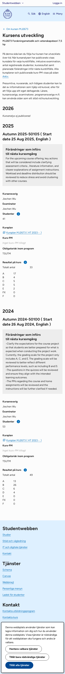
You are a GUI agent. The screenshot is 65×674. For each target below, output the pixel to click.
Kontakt (7, 553)
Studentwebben (11, 3)
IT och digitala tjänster (15, 547)
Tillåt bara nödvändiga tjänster (27, 657)
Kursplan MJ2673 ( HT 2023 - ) (24, 232)
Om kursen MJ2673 (17, 29)
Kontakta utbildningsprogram (19, 611)
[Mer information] (18, 214)
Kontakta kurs (10, 617)
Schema (7, 569)
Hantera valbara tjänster (23, 648)
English (46, 13)
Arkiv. (6, 76)
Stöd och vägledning (14, 540)
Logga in (57, 3)
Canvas (7, 575)
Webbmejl (8, 582)
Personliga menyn (12, 588)
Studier (7, 534)
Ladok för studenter (13, 594)
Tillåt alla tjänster (19, 665)
